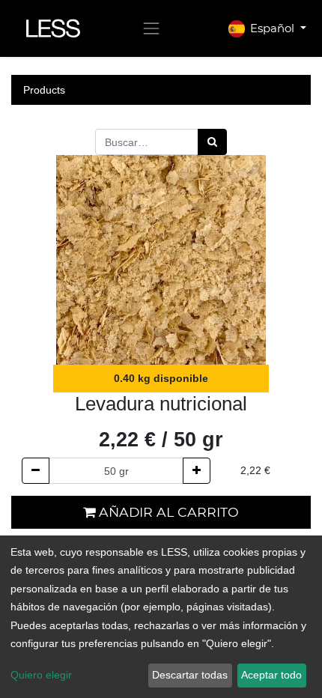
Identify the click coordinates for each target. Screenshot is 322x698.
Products (44, 90)
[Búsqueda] (212, 142)
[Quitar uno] (35, 471)
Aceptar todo (271, 675)
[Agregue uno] (196, 471)
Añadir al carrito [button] (167, 512)
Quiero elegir (41, 675)
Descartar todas (190, 675)
